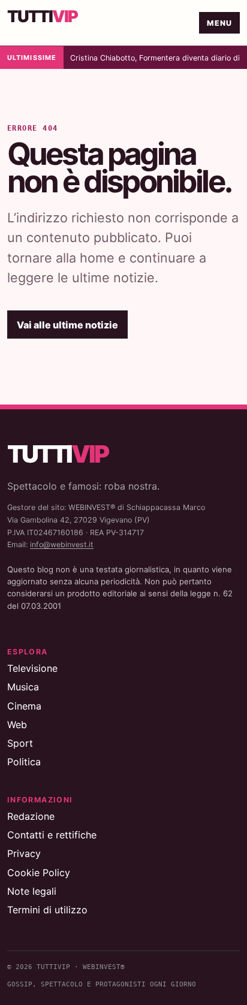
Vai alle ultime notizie (67, 325)
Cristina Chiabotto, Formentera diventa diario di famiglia (156, 57)
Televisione (32, 668)
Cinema (24, 706)
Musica (23, 687)
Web (17, 725)
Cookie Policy (38, 873)
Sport (20, 743)
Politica (24, 762)
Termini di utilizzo (47, 910)
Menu (220, 23)
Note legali (31, 891)
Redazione (31, 816)
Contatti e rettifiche (52, 835)
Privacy (24, 853)
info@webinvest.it (62, 544)
